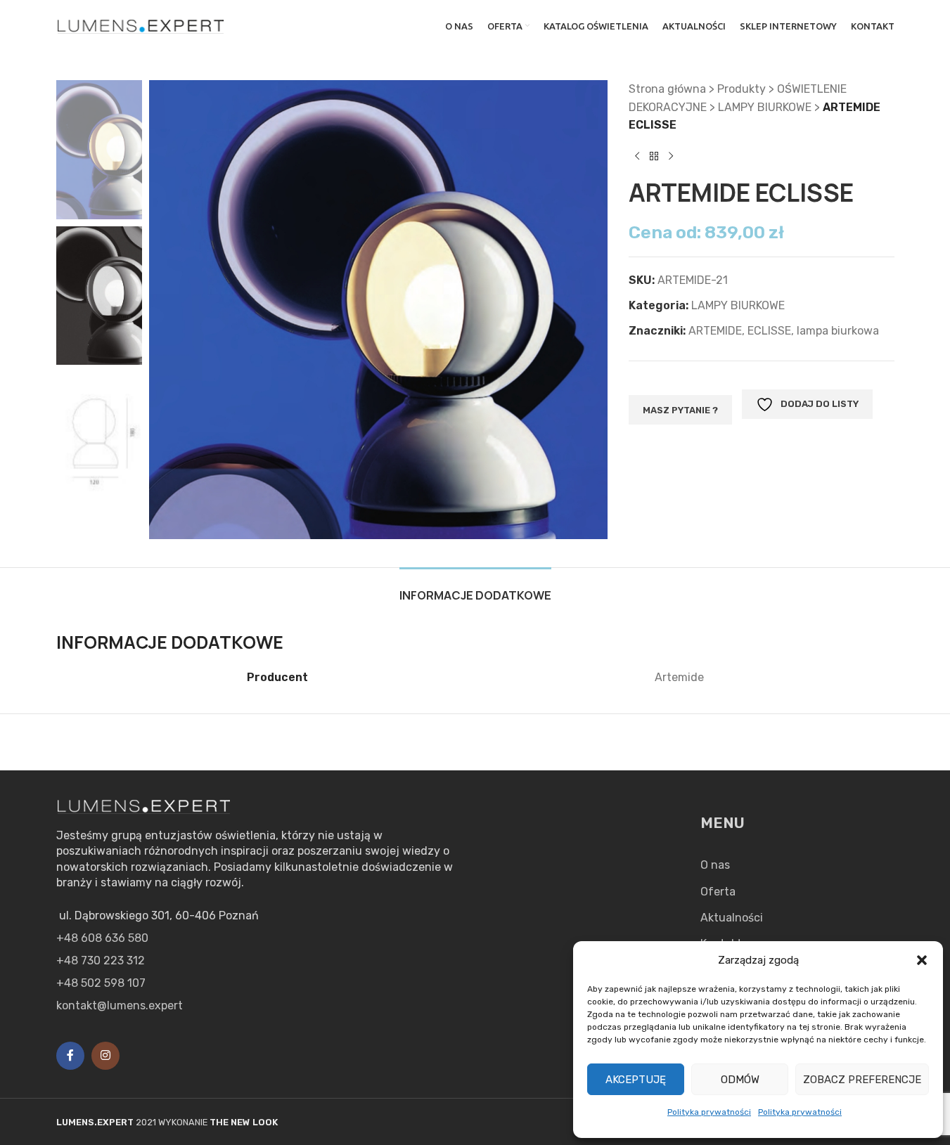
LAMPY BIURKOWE (764, 107)
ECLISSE (769, 330)
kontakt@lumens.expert (119, 1005)
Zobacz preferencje (862, 1079)
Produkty (741, 89)
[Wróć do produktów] (654, 156)
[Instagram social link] (105, 1056)
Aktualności (731, 917)
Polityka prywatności (709, 1112)
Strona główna (667, 89)
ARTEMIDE (715, 330)
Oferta (718, 891)
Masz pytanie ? (680, 410)
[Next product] (670, 156)
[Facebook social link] (70, 1056)
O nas (715, 865)
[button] (922, 960)
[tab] (475, 588)
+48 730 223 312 (100, 960)
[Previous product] (637, 156)
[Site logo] (141, 25)
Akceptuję (635, 1079)
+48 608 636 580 (102, 938)
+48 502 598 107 (101, 983)
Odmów (740, 1079)
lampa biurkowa (838, 330)
